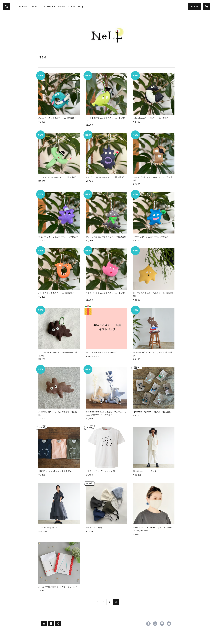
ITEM (71, 6)
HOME (23, 6)
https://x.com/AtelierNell (155, 623)
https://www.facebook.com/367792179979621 (148, 623)
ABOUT (34, 6)
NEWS (61, 6)
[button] (194, 6)
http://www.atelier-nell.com (169, 623)
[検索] (6, 6)
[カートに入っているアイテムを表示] (206, 6)
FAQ (80, 6)
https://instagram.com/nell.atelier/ (162, 623)
